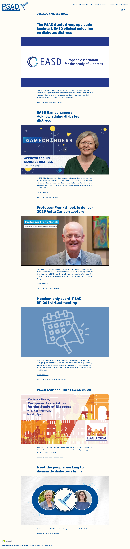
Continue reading (48, 193)
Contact (124, 5)
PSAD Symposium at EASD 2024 (64, 390)
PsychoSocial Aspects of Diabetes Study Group (18, 545)
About (75, 5)
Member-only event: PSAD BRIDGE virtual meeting (59, 301)
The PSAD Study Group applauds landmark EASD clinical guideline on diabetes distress (65, 29)
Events (111, 5)
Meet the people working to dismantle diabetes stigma (60, 469)
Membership (84, 5)
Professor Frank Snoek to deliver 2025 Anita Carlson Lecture (65, 210)
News (118, 5)
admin (40, 102)
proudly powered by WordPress (43, 545)
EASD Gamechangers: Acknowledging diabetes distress (58, 116)
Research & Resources (99, 5)
